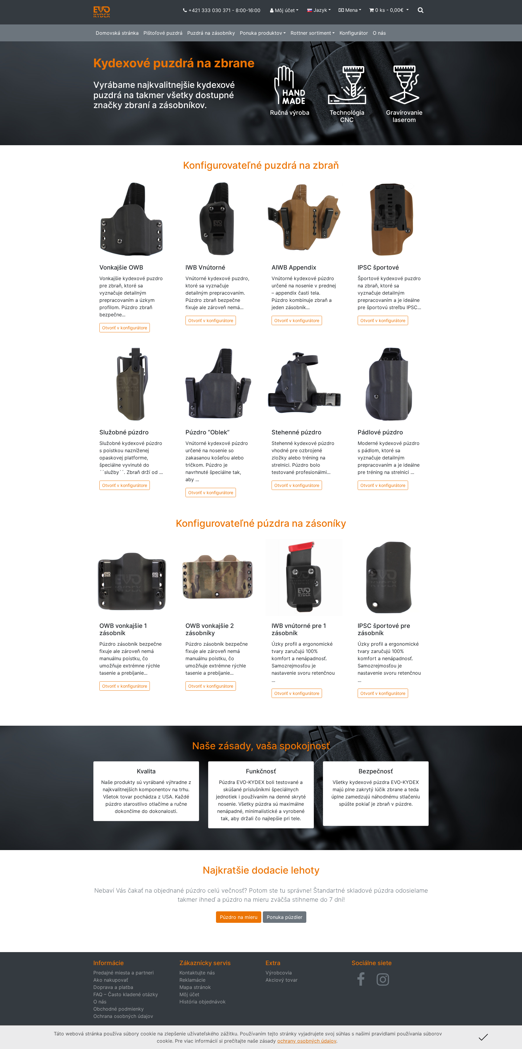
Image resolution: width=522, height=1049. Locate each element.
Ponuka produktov (261, 33)
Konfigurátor (354, 33)
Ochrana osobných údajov (123, 1016)
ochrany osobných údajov (306, 1041)
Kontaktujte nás (197, 973)
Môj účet (189, 994)
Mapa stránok (195, 987)
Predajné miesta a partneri (123, 973)
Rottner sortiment (311, 33)
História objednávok (202, 1002)
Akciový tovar (282, 980)
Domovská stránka (117, 33)
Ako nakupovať (110, 980)
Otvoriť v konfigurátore (124, 327)
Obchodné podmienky (118, 1009)
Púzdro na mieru (238, 917)
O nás (379, 33)
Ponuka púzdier (284, 917)
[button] (361, 979)
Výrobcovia (279, 973)
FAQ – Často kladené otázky (125, 994)
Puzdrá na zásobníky (211, 33)
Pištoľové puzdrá (162, 33)
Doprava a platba (113, 987)
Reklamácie (192, 980)
